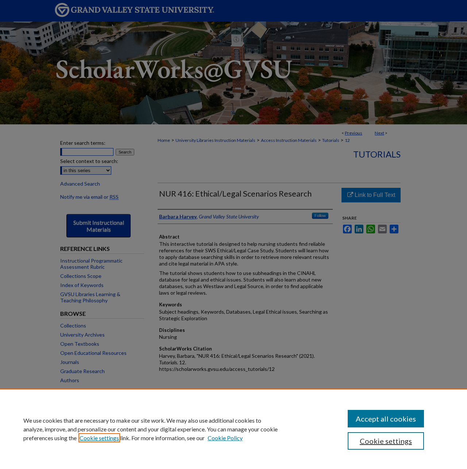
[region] (233, 429)
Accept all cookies (386, 418)
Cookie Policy (225, 437)
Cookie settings (99, 437)
